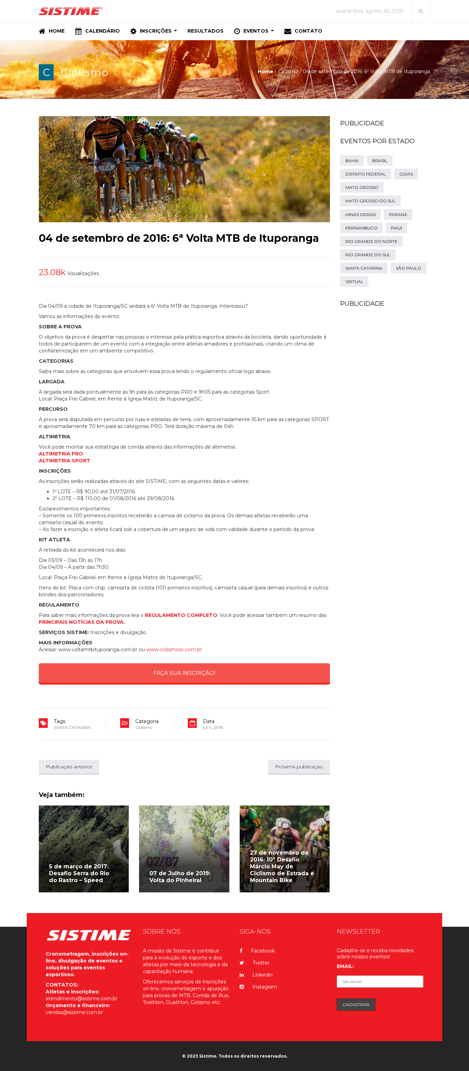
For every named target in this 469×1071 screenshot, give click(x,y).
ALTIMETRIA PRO (61, 454)
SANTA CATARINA (72, 727)
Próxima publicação (299, 767)
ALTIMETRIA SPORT (64, 461)
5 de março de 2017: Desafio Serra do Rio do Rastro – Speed (79, 873)
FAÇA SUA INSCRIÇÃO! (184, 673)
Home (265, 71)
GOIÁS (406, 174)
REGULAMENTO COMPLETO (181, 615)
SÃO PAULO (408, 268)
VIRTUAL (354, 281)
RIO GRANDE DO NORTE (371, 241)
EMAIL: (345, 966)
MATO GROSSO (361, 187)
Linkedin (262, 975)
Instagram (264, 987)
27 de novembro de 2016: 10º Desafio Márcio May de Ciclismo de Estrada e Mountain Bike (282, 866)
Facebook (263, 951)
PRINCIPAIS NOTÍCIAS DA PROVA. (82, 622)
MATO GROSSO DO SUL (370, 200)
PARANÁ (398, 214)
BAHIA (352, 160)
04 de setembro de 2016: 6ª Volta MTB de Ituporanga (179, 238)
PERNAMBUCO (361, 227)
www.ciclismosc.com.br (174, 649)
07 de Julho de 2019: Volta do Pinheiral (179, 876)
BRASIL (379, 160)
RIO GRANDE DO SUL (367, 254)
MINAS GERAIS (360, 214)
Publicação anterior (69, 767)
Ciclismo (84, 72)
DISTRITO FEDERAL (365, 174)
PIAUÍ (396, 227)
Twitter (261, 963)
